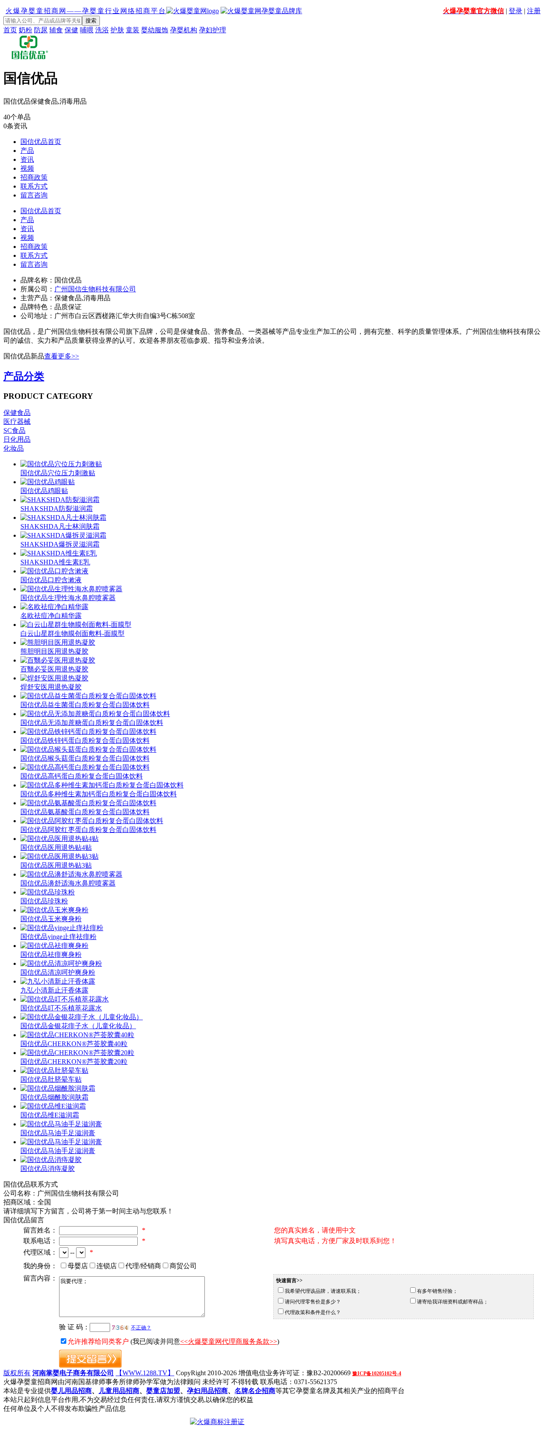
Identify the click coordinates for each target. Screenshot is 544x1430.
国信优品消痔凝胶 (47, 1168)
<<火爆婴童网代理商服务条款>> (228, 1341)
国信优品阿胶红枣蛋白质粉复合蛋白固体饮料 (88, 829)
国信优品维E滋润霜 (49, 1115)
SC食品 (14, 430)
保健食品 (17, 412)
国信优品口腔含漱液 (51, 580)
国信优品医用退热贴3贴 (56, 865)
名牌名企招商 (255, 1390)
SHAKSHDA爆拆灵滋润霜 (59, 544)
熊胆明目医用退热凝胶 (54, 651)
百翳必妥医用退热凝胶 (54, 669)
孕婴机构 (183, 30)
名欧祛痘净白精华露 (51, 615)
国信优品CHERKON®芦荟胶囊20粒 (74, 1061)
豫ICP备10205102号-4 (376, 1373)
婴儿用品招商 (71, 1390)
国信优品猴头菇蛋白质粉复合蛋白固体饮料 (85, 758)
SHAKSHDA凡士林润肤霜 (59, 526)
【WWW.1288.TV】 (145, 1372)
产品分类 (23, 376)
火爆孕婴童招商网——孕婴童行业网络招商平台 (86, 10)
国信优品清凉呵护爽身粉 (57, 972)
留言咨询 (34, 195)
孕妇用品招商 (207, 1390)
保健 (71, 30)
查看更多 (61, 356)
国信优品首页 (40, 141)
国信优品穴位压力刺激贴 (57, 473)
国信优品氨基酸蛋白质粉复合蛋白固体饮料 (85, 811)
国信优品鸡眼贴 (44, 490)
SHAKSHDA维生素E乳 (55, 562)
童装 (132, 30)
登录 (515, 10)
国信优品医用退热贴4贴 (56, 847)
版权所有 (17, 1372)
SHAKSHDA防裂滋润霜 (56, 508)
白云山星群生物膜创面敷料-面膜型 (72, 633)
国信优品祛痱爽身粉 (51, 954)
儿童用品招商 (119, 1390)
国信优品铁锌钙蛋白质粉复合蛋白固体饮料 (85, 740)
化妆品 (13, 448)
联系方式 (34, 186)
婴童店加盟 (163, 1390)
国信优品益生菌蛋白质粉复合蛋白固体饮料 (85, 704)
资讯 (27, 159)
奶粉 (25, 30)
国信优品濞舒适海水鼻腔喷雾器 (68, 883)
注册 (534, 10)
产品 (27, 150)
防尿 (41, 30)
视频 (27, 168)
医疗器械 (17, 421)
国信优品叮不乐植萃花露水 (61, 1008)
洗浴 (102, 30)
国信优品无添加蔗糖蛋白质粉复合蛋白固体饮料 (91, 722)
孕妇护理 (212, 30)
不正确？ (141, 1328)
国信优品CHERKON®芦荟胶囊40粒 (74, 1043)
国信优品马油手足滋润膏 (57, 1133)
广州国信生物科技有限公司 (95, 289)
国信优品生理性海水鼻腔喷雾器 (68, 597)
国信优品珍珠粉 (44, 901)
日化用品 (17, 439)
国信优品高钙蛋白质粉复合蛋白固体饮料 (81, 776)
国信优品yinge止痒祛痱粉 (58, 936)
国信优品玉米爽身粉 (51, 918)
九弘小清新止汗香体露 (54, 990)
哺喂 (87, 30)
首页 (10, 30)
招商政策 (34, 177)
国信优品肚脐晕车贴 (51, 1079)
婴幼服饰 (154, 30)
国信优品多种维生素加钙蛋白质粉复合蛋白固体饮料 (98, 794)
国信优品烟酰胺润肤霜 (54, 1097)
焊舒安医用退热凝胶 (51, 687)
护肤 (117, 30)
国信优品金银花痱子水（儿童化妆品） (78, 1025)
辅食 (56, 30)
